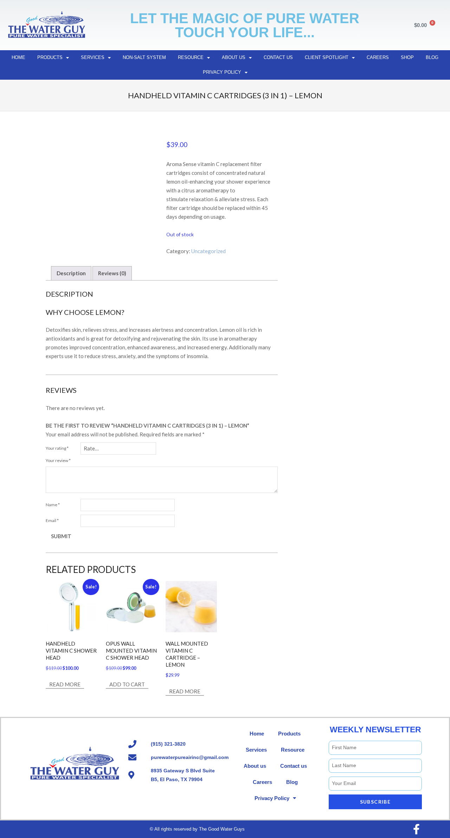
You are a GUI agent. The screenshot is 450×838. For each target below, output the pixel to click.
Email (52, 520)
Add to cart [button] (127, 684)
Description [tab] (71, 273)
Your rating (57, 448)
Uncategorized (208, 251)
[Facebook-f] (416, 829)
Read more (65, 684)
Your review (58, 460)
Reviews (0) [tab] (112, 273)
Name (53, 504)
